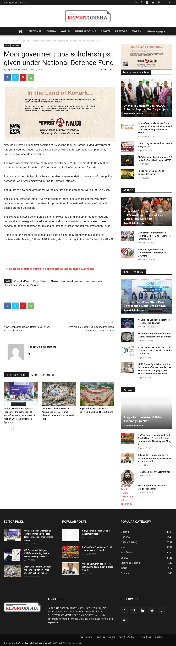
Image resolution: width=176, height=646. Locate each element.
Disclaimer (160, 636)
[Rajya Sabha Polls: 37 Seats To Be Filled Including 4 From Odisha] (97, 394)
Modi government (93, 281)
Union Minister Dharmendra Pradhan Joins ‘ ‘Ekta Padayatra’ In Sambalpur (154, 235)
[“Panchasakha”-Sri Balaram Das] (127, 478)
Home (7, 40)
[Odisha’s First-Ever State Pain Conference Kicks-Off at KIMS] (146, 296)
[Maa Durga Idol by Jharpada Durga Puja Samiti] (127, 495)
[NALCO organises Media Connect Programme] (127, 147)
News (15, 40)
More (135, 31)
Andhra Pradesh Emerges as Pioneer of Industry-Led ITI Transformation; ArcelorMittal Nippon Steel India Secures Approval (19, 415)
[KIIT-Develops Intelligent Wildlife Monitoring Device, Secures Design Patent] (12, 555)
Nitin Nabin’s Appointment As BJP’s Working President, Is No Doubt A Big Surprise (144, 215)
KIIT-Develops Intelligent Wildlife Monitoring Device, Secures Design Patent (37, 553)
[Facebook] (141, 2)
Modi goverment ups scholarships (66, 281)
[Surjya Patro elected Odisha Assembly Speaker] (146, 413)
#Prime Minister (40, 281)
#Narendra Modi (21, 281)
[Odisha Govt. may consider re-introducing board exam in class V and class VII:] (127, 458)
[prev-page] (6, 429)
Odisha (51, 31)
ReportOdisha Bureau (17, 69)
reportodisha (86, 636)
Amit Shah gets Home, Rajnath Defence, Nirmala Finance (27, 328)
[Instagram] (147, 2)
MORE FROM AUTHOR (43, 375)
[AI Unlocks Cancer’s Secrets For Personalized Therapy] (127, 323)
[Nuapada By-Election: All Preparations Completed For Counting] (127, 253)
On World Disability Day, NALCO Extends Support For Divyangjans (146, 107)
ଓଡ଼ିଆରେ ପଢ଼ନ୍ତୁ (155, 31)
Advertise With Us (127, 636)
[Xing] (30, 354)
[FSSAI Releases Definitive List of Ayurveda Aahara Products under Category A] (127, 351)
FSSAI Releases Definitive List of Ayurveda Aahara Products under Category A (155, 350)
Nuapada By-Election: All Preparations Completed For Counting (152, 252)
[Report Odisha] (88, 16)
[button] (136, 2)
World (65, 31)
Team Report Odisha (105, 636)
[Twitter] (169, 2)
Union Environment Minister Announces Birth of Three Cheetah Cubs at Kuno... (37, 570)
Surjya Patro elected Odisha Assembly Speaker (143, 419)
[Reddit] (158, 2)
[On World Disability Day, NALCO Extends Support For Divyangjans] (146, 98)
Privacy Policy (145, 636)
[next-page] (11, 429)
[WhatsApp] (31, 77)
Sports (105, 31)
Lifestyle (121, 31)
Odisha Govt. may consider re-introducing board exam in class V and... (97, 567)
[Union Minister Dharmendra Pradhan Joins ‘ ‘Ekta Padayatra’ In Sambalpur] (127, 236)
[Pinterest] (23, 77)
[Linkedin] (152, 2)
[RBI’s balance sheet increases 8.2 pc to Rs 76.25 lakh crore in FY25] (127, 160)
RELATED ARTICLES (16, 375)
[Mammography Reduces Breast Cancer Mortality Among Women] (127, 337)
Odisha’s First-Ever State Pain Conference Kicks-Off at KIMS (145, 304)
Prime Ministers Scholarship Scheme (21, 285)
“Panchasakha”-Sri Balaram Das (154, 472)
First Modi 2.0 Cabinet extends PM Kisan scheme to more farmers (91, 328)
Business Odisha (85, 31)
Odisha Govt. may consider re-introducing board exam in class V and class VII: (154, 458)
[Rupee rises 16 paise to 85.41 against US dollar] (127, 174)
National (35, 31)
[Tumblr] (164, 2)
